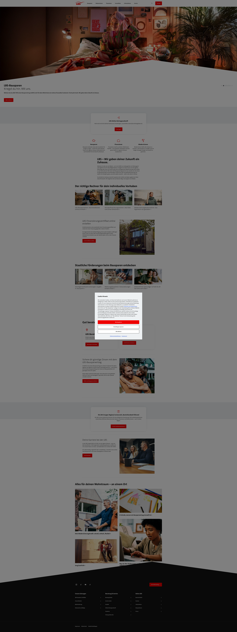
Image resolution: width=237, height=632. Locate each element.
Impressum (124, 336)
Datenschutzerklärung (115, 336)
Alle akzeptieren (118, 322)
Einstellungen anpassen (118, 326)
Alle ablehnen (118, 331)
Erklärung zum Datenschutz (130, 306)
